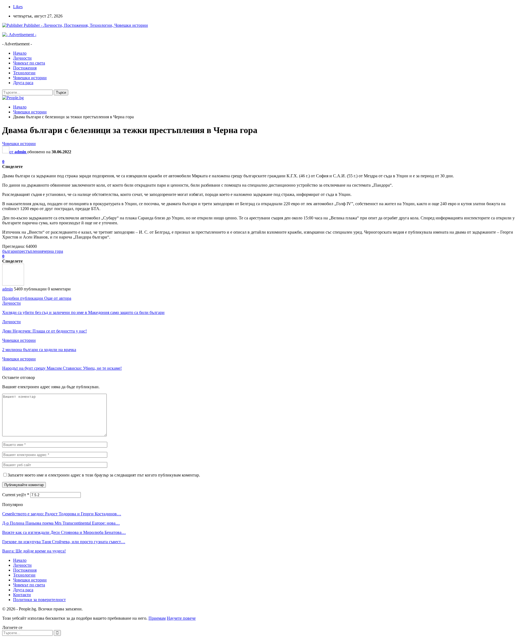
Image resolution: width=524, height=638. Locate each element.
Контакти (22, 594)
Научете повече (181, 618)
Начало (19, 53)
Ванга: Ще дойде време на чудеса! (34, 551)
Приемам (157, 618)
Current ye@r (15, 494)
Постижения (25, 68)
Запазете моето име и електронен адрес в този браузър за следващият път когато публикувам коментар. (104, 475)
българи (9, 251)
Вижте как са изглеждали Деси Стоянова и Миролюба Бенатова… (64, 532)
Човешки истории (30, 77)
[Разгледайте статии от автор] (13, 284)
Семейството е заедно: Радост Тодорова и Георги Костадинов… (61, 513)
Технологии (24, 72)
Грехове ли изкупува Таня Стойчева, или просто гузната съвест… (63, 541)
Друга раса (23, 82)
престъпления (30, 251)
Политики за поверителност (39, 599)
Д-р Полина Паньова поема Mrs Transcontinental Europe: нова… (61, 523)
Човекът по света (29, 63)
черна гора (53, 251)
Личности (22, 58)
